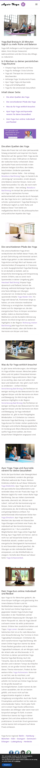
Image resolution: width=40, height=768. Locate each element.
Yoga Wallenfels (8, 486)
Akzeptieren (7, 765)
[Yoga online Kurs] (13, 4)
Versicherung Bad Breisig (12, 388)
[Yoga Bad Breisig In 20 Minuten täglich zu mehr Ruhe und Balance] (20, 25)
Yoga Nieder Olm (25, 297)
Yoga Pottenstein (20, 672)
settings (17, 761)
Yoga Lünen (12, 629)
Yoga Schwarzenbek (15, 558)
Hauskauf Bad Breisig (10, 282)
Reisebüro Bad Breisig (10, 176)
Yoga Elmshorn (7, 517)
